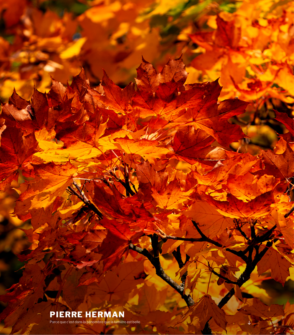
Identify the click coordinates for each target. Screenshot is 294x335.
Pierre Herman (87, 314)
